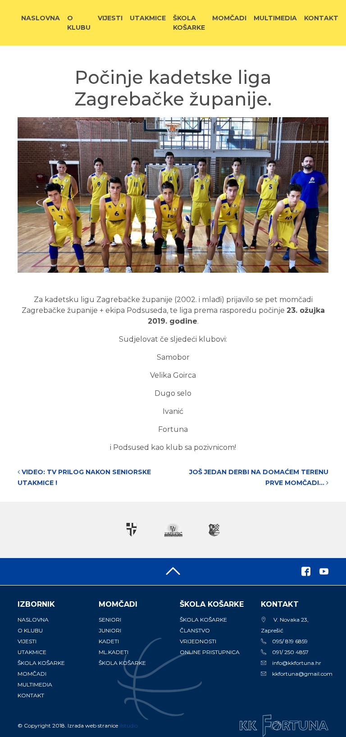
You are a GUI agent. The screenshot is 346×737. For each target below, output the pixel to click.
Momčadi (229, 18)
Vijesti (110, 18)
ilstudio (128, 725)
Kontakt (321, 18)
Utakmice (148, 18)
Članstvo (195, 630)
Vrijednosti (198, 641)
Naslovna (40, 18)
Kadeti (109, 641)
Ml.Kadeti (113, 652)
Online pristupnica (210, 652)
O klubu (79, 23)
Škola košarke (189, 23)
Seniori (110, 619)
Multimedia (275, 18)
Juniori (110, 630)
